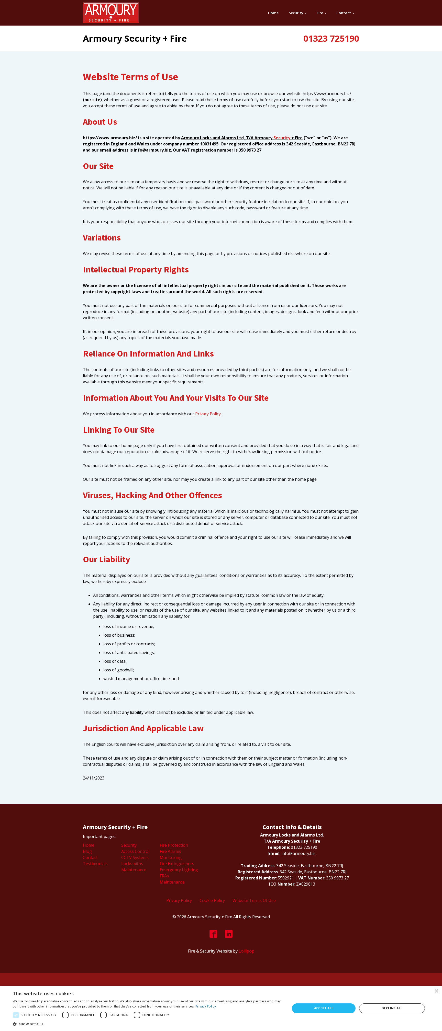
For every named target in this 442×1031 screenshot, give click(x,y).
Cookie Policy (212, 900)
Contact (343, 12)
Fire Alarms (170, 851)
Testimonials (95, 863)
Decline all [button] (392, 1008)
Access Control (135, 851)
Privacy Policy (208, 414)
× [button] (436, 991)
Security (296, 12)
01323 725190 (331, 38)
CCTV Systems (135, 857)
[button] (147, 1024)
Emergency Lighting (179, 870)
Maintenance (133, 870)
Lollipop (246, 951)
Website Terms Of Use (254, 900)
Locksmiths (132, 863)
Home (273, 12)
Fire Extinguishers (177, 863)
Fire (320, 12)
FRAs (164, 876)
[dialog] (221, 1008)
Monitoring (171, 857)
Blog (87, 851)
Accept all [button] (324, 1008)
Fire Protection (174, 845)
